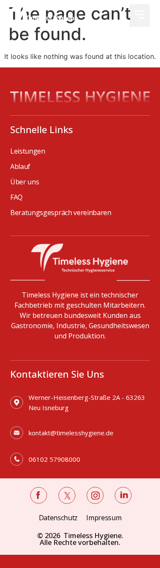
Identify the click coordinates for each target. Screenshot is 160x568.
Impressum (103, 517)
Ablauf (20, 166)
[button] (139, 15)
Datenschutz (58, 517)
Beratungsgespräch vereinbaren (60, 212)
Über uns (24, 181)
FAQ (16, 197)
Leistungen (27, 151)
